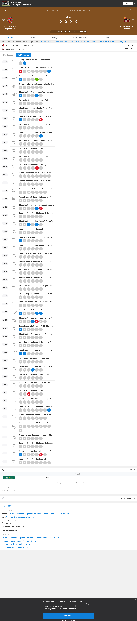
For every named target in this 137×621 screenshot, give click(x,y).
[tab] (11, 37)
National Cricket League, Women (20, 517)
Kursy (4, 470)
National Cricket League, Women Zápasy (19, 541)
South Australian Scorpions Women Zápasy (20, 544)
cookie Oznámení (69, 609)
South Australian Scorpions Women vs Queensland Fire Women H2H (31, 538)
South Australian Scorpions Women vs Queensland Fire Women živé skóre (40, 514)
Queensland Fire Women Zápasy (15, 547)
